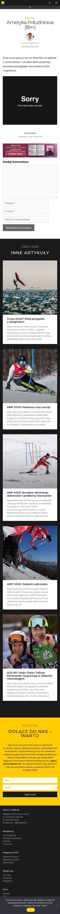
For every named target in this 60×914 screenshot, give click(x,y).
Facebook (7, 878)
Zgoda (30, 910)
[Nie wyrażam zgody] (56, 905)
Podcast (6, 841)
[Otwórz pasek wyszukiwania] (50, 3)
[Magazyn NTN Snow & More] (2, 3)
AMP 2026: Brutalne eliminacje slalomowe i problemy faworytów (29, 494)
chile (31, 136)
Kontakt (6, 893)
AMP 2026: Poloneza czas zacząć (29, 407)
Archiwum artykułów (12, 838)
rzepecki (38, 136)
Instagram (7, 881)
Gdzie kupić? (8, 862)
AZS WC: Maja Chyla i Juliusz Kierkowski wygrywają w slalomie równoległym (29, 675)
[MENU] (56, 3)
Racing (30, 18)
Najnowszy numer (11, 859)
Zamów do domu (11, 856)
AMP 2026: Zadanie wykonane (27, 584)
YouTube (7, 875)
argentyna (23, 136)
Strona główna (9, 835)
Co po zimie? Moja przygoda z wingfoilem (25, 320)
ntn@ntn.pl (7, 822)
